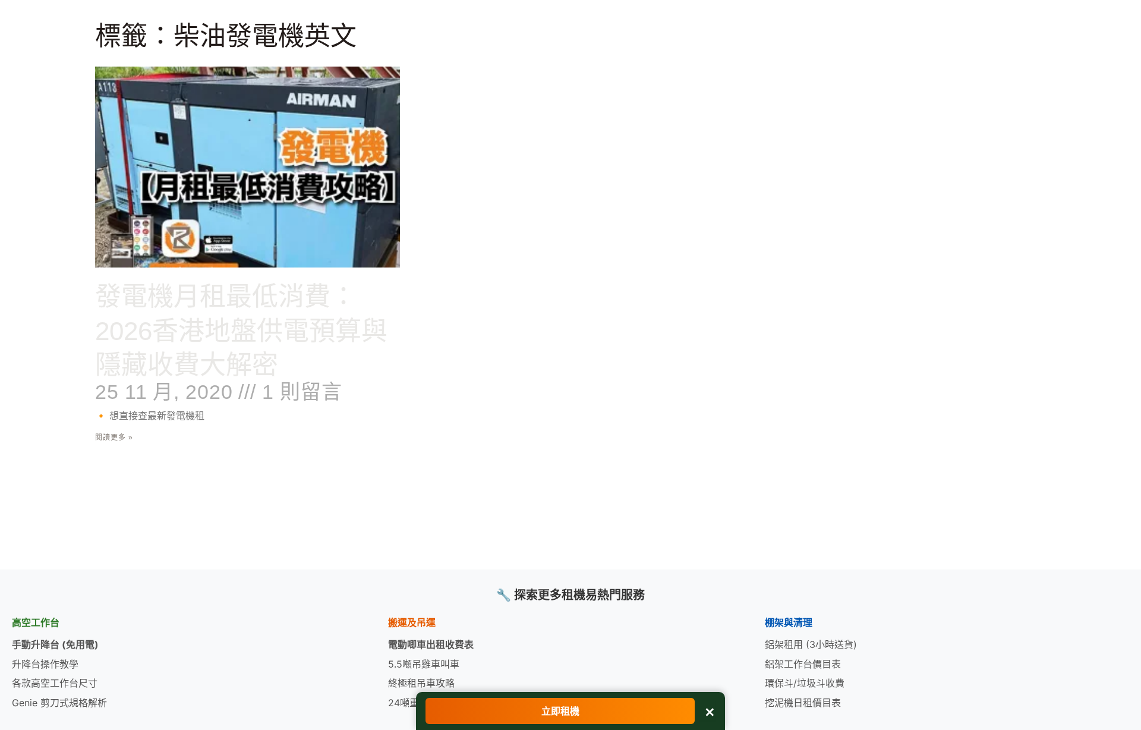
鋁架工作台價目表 (803, 664)
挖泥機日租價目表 (803, 703)
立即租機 (560, 711)
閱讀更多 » (114, 437)
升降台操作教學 (45, 664)
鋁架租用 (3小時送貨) (811, 644)
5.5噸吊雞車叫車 (423, 664)
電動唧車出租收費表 (431, 644)
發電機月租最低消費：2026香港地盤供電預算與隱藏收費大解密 (241, 330)
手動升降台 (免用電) (55, 644)
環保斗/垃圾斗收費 (804, 683)
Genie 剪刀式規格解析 (59, 703)
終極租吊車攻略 (421, 683)
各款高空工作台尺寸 (54, 683)
